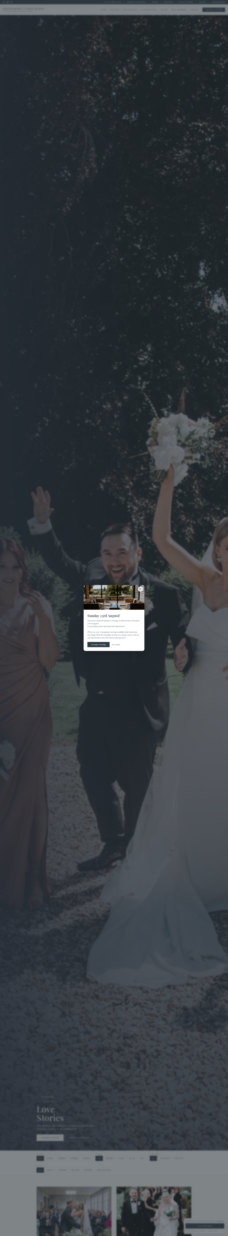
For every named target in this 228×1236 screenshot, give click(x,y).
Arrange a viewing (98, 644)
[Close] (140, 589)
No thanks (116, 644)
